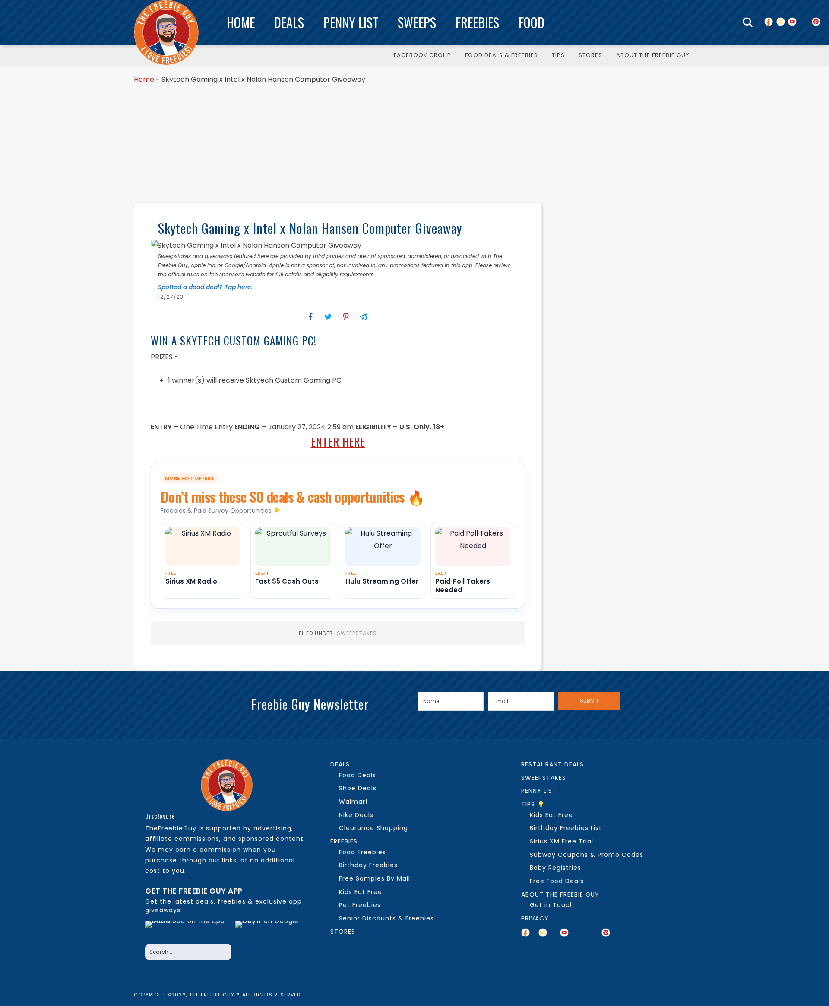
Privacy (535, 918)
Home (241, 22)
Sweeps (417, 22)
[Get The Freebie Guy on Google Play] (269, 929)
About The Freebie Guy (560, 894)
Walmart (353, 801)
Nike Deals (356, 815)
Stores (342, 931)
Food (531, 22)
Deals (289, 22)
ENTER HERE (338, 442)
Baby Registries (555, 867)
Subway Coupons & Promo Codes (586, 854)
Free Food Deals (557, 881)
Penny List (350, 22)
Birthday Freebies (368, 865)
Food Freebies (362, 852)
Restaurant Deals (552, 764)
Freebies (477, 22)
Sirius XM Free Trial (561, 841)
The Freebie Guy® (166, 32)
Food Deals (357, 775)
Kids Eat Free (360, 892)
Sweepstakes (357, 633)
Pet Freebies (360, 905)
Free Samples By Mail (374, 878)
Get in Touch (552, 905)
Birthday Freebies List (566, 828)
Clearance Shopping (373, 828)
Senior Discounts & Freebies (386, 918)
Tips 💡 (533, 804)
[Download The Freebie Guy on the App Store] (187, 929)
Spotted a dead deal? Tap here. (205, 287)
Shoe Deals (358, 788)
